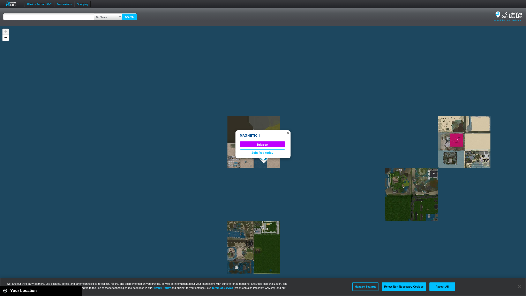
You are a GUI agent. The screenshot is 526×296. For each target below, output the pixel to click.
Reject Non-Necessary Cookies (404, 286)
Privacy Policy (161, 287)
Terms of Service (222, 287)
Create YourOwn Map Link (512, 15)
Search (129, 17)
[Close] (519, 286)
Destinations (64, 4)
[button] (288, 132)
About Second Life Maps (507, 20)
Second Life (13, 4)
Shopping (82, 4)
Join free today (262, 152)
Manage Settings (365, 286)
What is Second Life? (39, 4)
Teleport (263, 144)
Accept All (442, 286)
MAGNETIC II (250, 135)
